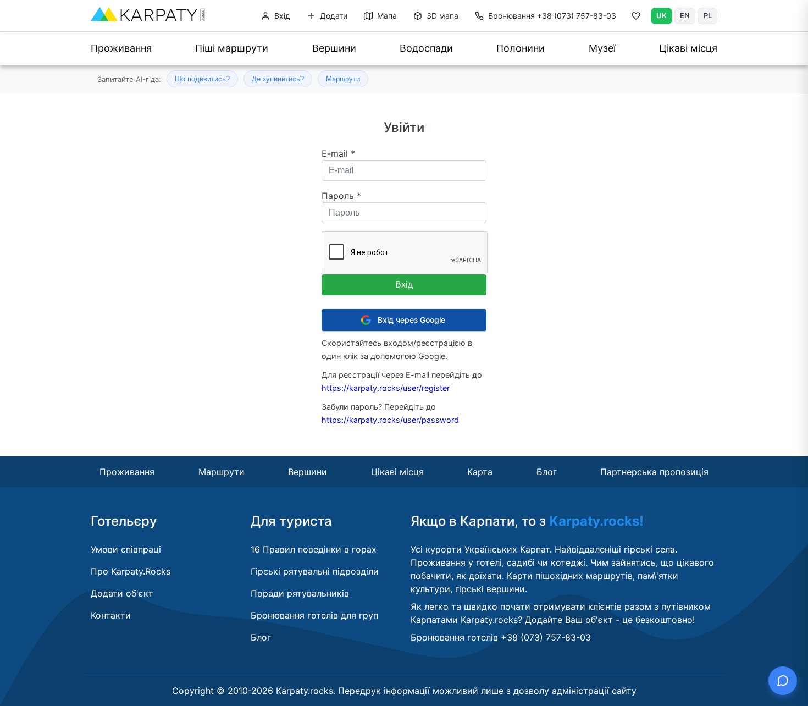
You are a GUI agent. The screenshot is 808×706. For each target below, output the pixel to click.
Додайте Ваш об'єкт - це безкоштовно (609, 619)
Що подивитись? (202, 79)
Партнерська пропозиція (654, 471)
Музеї (602, 48)
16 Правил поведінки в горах (314, 549)
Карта (479, 471)
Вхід (281, 15)
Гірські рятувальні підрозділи (315, 571)
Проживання (121, 48)
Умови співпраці (126, 549)
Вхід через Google (411, 319)
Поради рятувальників (300, 593)
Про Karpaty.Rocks (130, 571)
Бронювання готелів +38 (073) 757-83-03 (501, 637)
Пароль (341, 195)
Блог (546, 471)
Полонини (520, 48)
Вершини (334, 48)
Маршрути (343, 79)
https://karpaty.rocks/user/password (390, 419)
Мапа (386, 15)
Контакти (111, 615)
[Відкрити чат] (782, 680)
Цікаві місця (688, 48)
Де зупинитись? (278, 79)
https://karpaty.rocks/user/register (386, 388)
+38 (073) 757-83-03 (552, 15)
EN (685, 15)
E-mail (338, 153)
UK (661, 15)
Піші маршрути (231, 48)
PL (708, 15)
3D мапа (441, 15)
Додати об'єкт (122, 593)
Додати (332, 15)
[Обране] (636, 18)
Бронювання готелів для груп (314, 615)
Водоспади (426, 48)
